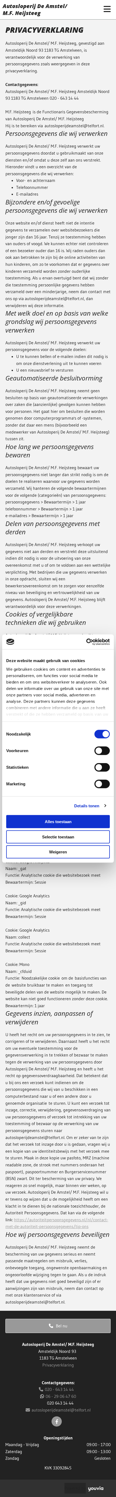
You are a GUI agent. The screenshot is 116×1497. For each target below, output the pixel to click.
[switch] (102, 750)
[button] (58, 1326)
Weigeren (58, 852)
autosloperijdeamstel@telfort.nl (58, 1410)
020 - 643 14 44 (56, 1389)
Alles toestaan (58, 821)
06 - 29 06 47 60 (61, 1396)
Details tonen (86, 805)
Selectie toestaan (58, 836)
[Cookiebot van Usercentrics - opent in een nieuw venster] (86, 641)
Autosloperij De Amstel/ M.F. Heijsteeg (35, 9)
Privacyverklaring (58, 1365)
